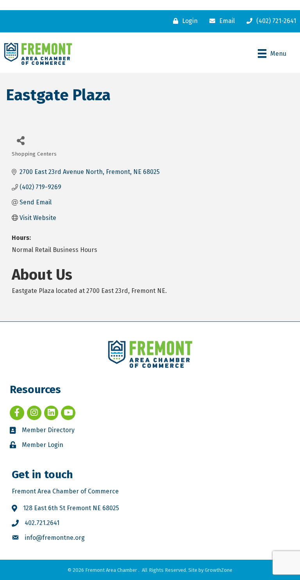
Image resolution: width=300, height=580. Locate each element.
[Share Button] (20, 140)
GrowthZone (218, 570)
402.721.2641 (42, 523)
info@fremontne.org (55, 537)
